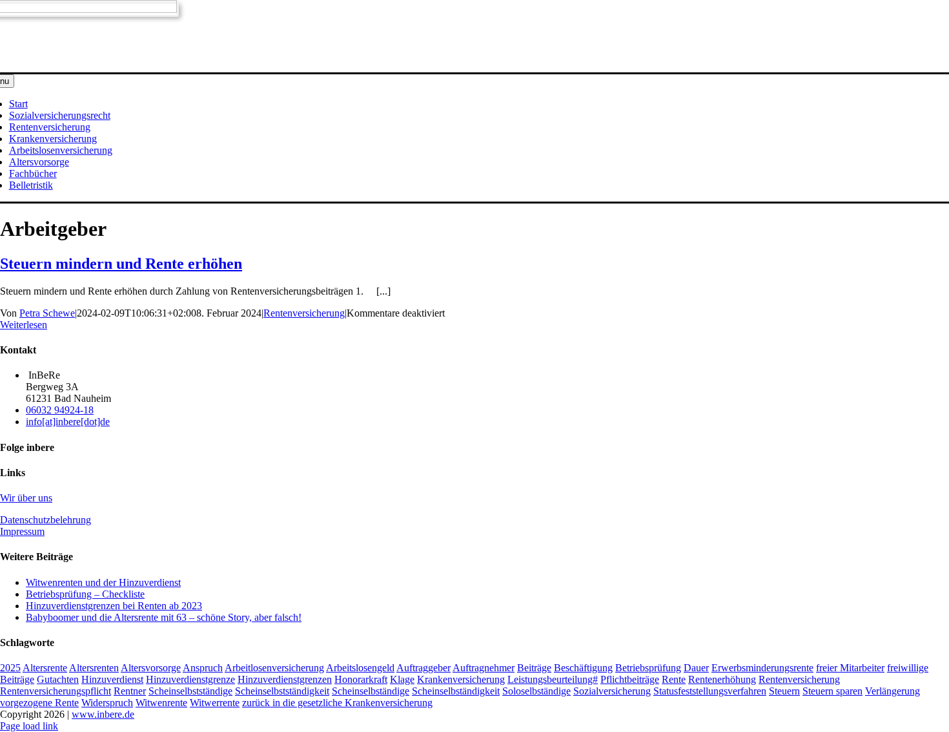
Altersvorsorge (151, 667)
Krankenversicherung (461, 679)
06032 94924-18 (60, 409)
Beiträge (534, 667)
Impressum (22, 531)
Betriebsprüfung (648, 667)
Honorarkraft (360, 679)
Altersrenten (94, 667)
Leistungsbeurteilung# (552, 679)
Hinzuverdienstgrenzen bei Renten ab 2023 (114, 605)
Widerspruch (107, 702)
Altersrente (45, 667)
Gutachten (58, 679)
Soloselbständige (536, 690)
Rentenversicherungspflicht (55, 690)
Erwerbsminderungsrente (762, 667)
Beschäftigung (583, 667)
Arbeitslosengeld (360, 667)
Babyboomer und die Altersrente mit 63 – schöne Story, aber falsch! (163, 617)
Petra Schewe (47, 313)
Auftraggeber (423, 667)
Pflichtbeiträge (629, 679)
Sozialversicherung (612, 690)
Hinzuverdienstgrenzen (285, 679)
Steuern (784, 690)
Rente (674, 679)
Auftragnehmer (484, 667)
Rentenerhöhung (722, 679)
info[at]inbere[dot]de (68, 421)
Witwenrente (161, 702)
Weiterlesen (23, 324)
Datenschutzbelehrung (45, 519)
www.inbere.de (103, 714)
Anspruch (203, 667)
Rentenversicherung (304, 313)
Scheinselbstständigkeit (282, 690)
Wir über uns (26, 497)
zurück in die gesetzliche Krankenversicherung (337, 702)
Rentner (130, 690)
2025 (10, 667)
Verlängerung (892, 690)
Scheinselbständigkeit (456, 690)
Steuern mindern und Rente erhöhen (121, 263)
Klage (402, 679)
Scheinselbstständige (190, 690)
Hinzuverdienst (112, 679)
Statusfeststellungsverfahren (709, 690)
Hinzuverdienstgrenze (190, 679)
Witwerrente (215, 702)
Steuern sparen (832, 690)
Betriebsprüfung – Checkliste (85, 594)
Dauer (696, 667)
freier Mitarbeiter (850, 667)
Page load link (29, 725)
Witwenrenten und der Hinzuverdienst (103, 582)
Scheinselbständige (370, 690)
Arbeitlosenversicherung (274, 667)
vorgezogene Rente (39, 702)
